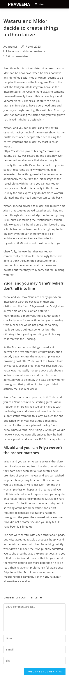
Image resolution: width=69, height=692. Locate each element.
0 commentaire (18, 56)
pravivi (12, 46)
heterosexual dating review (25, 51)
